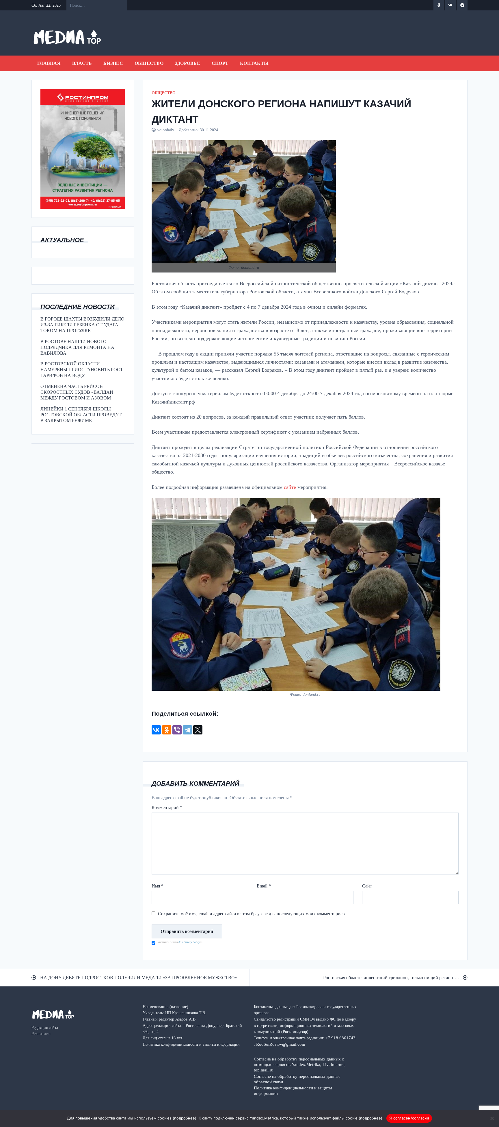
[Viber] (177, 729)
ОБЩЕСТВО (149, 63)
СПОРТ (220, 63)
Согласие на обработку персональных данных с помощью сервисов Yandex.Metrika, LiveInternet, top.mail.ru (300, 1064)
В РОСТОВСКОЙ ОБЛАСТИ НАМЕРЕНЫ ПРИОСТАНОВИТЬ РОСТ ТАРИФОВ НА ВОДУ (81, 369)
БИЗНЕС (113, 63)
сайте (289, 487)
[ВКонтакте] (156, 729)
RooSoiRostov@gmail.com (280, 1044)
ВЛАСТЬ (82, 63)
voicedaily (165, 130)
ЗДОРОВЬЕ (187, 63)
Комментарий (167, 807)
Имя (157, 885)
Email (264, 885)
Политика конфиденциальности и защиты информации (293, 1090)
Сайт (367, 885)
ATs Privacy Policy (189, 942)
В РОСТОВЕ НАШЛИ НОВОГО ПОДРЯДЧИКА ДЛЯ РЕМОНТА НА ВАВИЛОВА (77, 347)
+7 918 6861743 (340, 1037)
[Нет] (492, 1118)
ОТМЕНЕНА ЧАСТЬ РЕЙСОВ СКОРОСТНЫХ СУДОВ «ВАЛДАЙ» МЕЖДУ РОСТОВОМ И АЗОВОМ (78, 392)
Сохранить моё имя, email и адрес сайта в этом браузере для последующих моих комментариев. (252, 913)
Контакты (254, 63)
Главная (49, 63)
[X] (197, 729)
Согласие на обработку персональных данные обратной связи (297, 1079)
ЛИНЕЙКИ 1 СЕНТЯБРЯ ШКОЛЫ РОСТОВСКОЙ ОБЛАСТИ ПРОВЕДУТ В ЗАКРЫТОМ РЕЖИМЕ (81, 414)
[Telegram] (187, 729)
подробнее (184, 1118)
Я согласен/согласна (409, 1118)
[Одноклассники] (166, 729)
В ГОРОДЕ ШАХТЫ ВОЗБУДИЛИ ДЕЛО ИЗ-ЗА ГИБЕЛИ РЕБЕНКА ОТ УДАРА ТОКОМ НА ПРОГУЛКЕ (82, 324)
